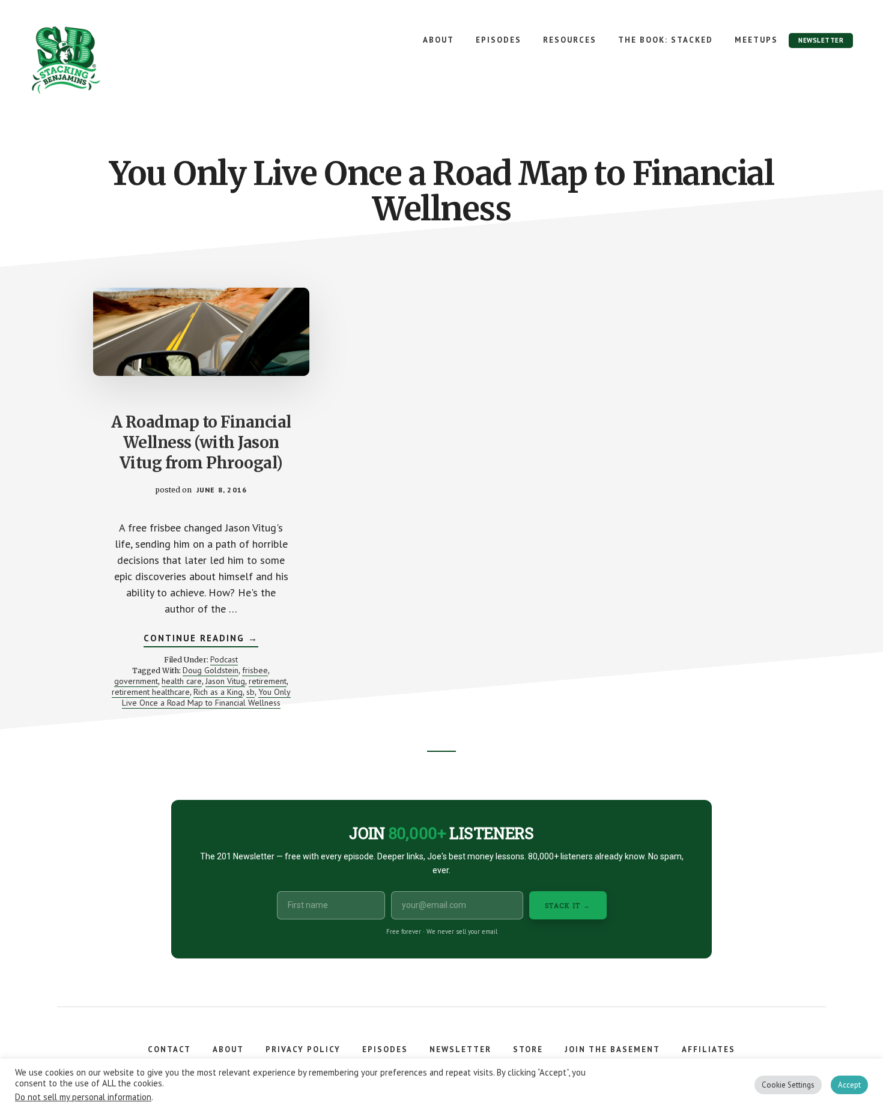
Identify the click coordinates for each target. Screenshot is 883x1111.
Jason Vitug (225, 681)
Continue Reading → (201, 639)
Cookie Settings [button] (788, 1085)
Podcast (224, 659)
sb (250, 691)
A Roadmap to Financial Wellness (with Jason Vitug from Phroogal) (201, 442)
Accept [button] (849, 1085)
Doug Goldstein (210, 670)
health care (182, 681)
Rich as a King (218, 691)
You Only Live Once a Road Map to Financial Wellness (206, 697)
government (136, 681)
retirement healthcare (151, 691)
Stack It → (568, 905)
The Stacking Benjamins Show (105, 60)
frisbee (255, 670)
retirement (268, 681)
